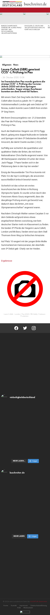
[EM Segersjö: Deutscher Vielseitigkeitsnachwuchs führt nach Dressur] (35, 18)
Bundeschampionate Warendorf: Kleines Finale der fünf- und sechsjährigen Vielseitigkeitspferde (11, 29)
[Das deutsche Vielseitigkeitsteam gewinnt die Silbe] (25, 443)
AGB (19, 608)
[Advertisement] (11, 45)
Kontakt (14, 605)
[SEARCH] (47, 10)
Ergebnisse (6, 261)
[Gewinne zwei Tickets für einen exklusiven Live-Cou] (25, 492)
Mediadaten (28, 608)
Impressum (23, 605)
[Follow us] (43, 10)
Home (5, 605)
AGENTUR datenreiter (38, 601)
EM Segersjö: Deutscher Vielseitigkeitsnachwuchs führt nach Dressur (35, 27)
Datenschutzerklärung (38, 605)
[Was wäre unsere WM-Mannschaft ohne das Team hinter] (25, 416)
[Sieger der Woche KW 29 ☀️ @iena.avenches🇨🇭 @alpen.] (25, 519)
